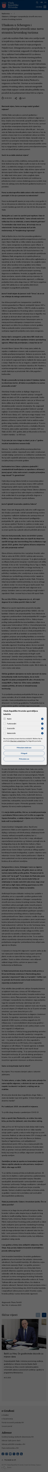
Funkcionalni (11, 724)
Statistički (11, 729)
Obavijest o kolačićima (17, 741)
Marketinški (11, 733)
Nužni (9, 719)
